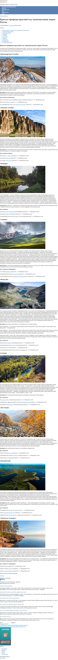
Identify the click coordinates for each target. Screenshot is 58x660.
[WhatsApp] (3, 579)
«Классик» (8, 102)
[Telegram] (4, 579)
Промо (3, 651)
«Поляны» (7, 214)
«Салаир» (4, 38)
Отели (3, 13)
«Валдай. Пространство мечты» (16, 510)
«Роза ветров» (15, 274)
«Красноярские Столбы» (7, 31)
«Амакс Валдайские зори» (9, 512)
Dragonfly (5, 347)
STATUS (17, 350)
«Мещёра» (4, 34)
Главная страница (4, 16)
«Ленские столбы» (6, 33)
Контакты (4, 8)
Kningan (10, 453)
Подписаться (13, 622)
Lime (7, 566)
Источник (2, 575)
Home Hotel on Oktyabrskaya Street (23, 402)
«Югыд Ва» (5, 37)
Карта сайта (2, 658)
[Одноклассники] (1, 579)
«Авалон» (13, 345)
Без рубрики (4, 648)
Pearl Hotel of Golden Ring (8, 211)
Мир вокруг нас (3, 2)
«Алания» (4, 35)
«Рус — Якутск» (8, 155)
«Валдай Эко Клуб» (12, 515)
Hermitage (10, 568)
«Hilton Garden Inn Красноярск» (19, 104)
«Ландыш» (8, 158)
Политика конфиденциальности (9, 6)
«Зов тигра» (5, 39)
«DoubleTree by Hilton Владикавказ (20, 276)
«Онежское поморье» (7, 42)
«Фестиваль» (15, 216)
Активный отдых (5, 9)
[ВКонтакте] (0, 579)
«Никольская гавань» (8, 571)
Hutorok (10, 99)
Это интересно (12, 25)
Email (1, 622)
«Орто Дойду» (9, 160)
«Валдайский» (5, 41)
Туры (3, 10)
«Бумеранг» (8, 271)
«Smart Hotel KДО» (5, 399)
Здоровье (4, 650)
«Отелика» (8, 343)
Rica (7, 457)
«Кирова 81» (9, 404)
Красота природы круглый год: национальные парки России (15, 30)
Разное (3, 652)
